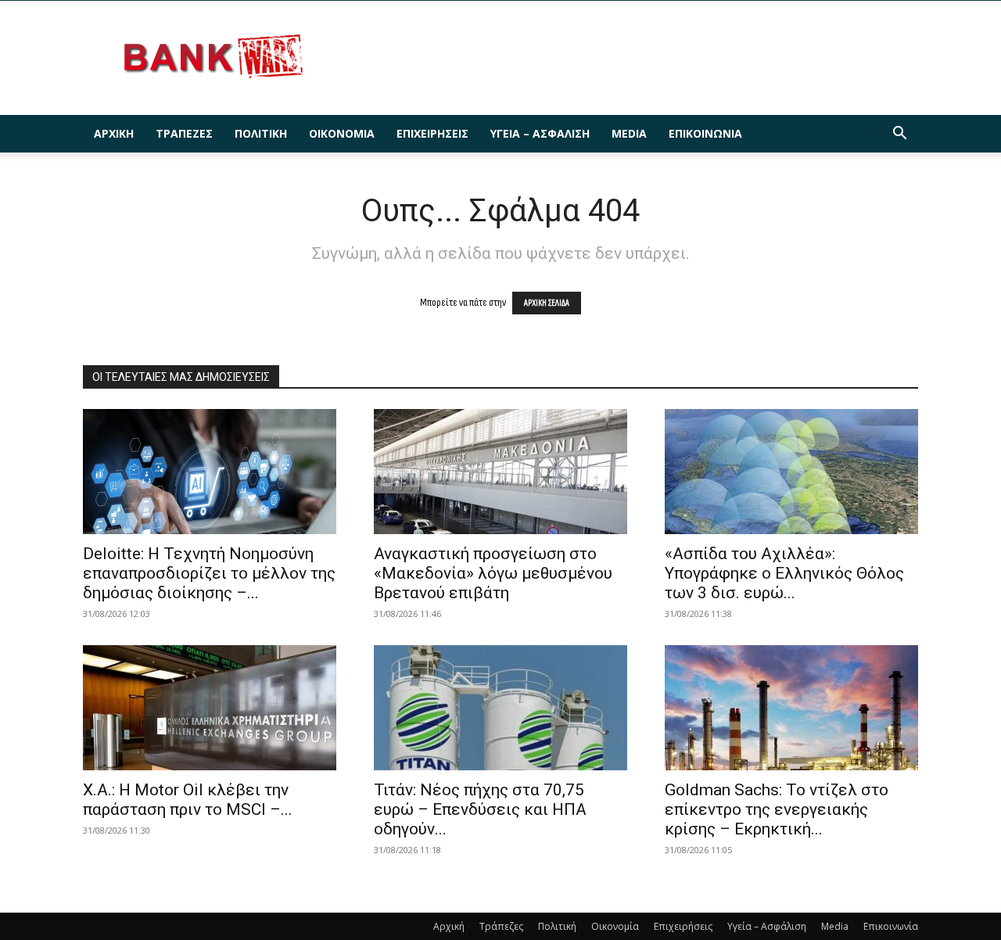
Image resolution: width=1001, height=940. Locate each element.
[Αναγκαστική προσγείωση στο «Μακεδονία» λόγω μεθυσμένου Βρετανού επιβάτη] (500, 471)
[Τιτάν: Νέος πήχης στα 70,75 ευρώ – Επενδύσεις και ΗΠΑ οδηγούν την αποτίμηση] (500, 707)
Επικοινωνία (705, 133)
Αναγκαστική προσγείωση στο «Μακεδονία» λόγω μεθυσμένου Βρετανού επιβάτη (493, 573)
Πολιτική (261, 133)
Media (629, 133)
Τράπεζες (184, 133)
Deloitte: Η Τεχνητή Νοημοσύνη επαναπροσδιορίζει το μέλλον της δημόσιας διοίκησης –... (209, 573)
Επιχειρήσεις (432, 133)
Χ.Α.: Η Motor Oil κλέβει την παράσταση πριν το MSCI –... (187, 799)
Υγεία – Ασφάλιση (540, 133)
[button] (899, 134)
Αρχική (114, 133)
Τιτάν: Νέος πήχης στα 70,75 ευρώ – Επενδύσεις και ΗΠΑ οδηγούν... (480, 809)
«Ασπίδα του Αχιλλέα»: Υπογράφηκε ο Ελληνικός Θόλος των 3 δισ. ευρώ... (784, 573)
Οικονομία (342, 133)
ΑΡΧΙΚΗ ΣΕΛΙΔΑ (546, 303)
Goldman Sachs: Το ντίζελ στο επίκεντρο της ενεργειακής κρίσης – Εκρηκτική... (776, 809)
